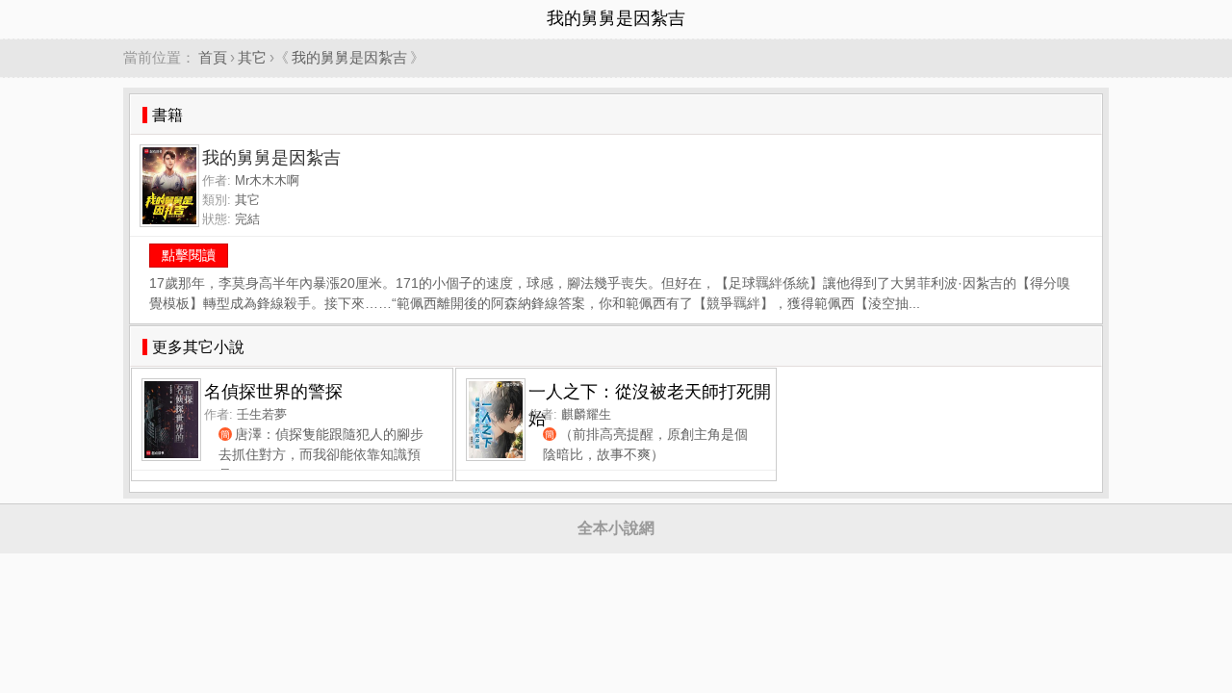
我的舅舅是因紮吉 (349, 57)
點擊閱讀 (189, 255)
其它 (252, 57)
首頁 (212, 57)
